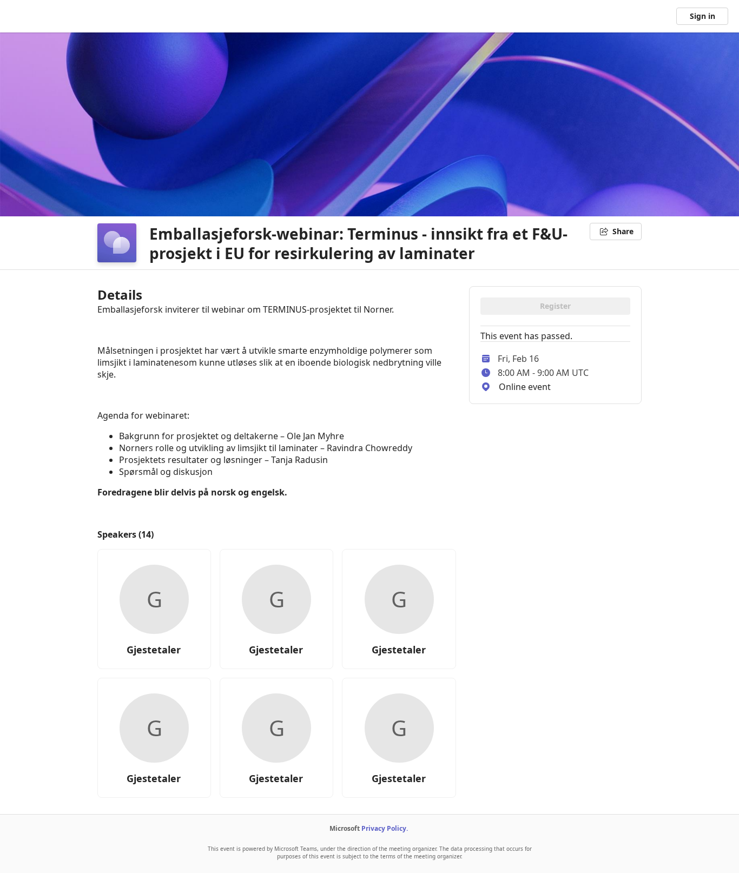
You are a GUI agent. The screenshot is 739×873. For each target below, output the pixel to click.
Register (555, 306)
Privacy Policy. (384, 828)
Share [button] (623, 231)
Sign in (702, 16)
